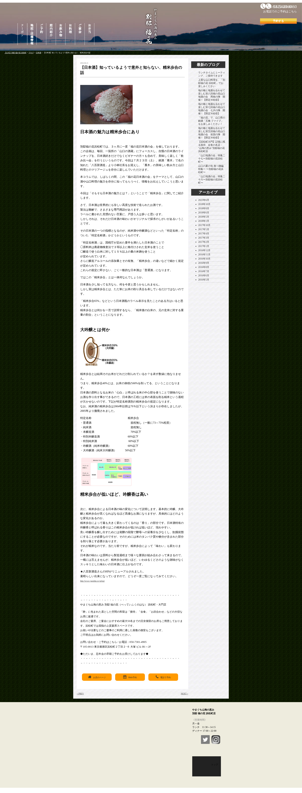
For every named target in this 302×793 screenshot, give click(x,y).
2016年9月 (203, 263)
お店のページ (99, 677)
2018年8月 (203, 208)
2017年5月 (203, 229)
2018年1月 (203, 221)
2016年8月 (203, 267)
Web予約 (132, 677)
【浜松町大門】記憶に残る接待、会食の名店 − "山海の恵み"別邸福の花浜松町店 (211, 147)
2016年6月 (203, 275)
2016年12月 (204, 250)
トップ (214, 764)
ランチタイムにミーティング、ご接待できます (211, 74)
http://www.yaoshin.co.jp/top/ (92, 581)
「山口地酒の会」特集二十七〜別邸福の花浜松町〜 (211, 158)
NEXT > (184, 693)
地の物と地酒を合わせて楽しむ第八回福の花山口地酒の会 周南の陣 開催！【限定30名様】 (211, 95)
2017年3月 (203, 237)
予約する (278, 20)
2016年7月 (203, 271)
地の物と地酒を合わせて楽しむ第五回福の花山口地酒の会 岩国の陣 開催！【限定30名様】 (211, 133)
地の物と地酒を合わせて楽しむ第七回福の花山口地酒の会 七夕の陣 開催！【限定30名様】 (211, 109)
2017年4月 (203, 233)
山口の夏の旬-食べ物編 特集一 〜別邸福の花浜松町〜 (211, 169)
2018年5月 (203, 217)
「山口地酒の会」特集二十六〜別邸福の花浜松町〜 (211, 179)
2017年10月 (204, 225)
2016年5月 (203, 279)
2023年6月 (203, 200)
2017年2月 (203, 242)
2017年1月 (203, 246)
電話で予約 (165, 677)
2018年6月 (203, 212)
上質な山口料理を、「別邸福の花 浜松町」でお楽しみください (211, 83)
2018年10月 (204, 204)
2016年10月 (204, 258)
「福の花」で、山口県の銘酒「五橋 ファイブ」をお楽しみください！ (211, 120)
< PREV (80, 693)
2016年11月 (204, 254)
